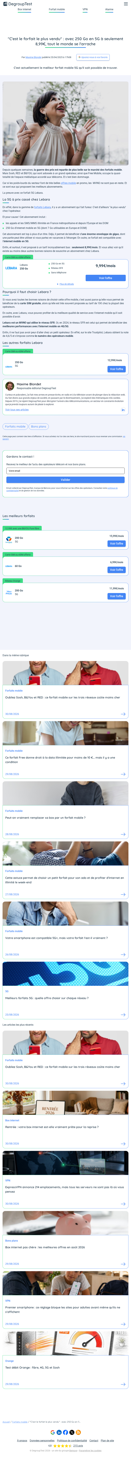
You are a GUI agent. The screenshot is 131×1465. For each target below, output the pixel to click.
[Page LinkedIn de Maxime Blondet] (123, 409)
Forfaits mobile (15, 426)
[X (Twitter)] (71, 1432)
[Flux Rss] (78, 1432)
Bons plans (38, 426)
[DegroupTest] (18, 3)
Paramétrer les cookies (90, 1450)
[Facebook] (65, 1432)
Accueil (6, 1421)
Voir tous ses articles (17, 409)
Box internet (24, 9)
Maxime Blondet (34, 57)
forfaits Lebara (42, 207)
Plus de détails (67, 284)
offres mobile (68, 183)
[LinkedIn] (59, 1432)
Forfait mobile (57, 9)
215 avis (78, 1445)
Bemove (73, 1450)
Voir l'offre (116, 369)
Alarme (109, 9)
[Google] (52, 1432)
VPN (85, 9)
